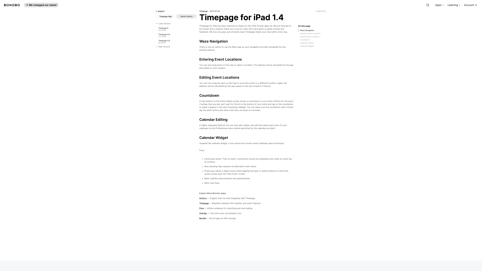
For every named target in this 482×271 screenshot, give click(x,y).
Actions (203, 198)
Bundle (202, 218)
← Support (160, 11)
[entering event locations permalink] (198, 58)
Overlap (203, 213)
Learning (453, 5)
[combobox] (411, 5)
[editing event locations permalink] (198, 76)
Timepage (203, 11)
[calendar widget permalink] (198, 137)
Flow (201, 208)
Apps (438, 5)
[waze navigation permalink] (198, 40)
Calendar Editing (307, 43)
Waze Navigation (307, 30)
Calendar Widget (307, 46)
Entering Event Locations (310, 33)
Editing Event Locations (309, 37)
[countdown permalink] (198, 94)
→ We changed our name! (41, 5)
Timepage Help (165, 16)
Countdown (305, 40)
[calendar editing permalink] (198, 118)
